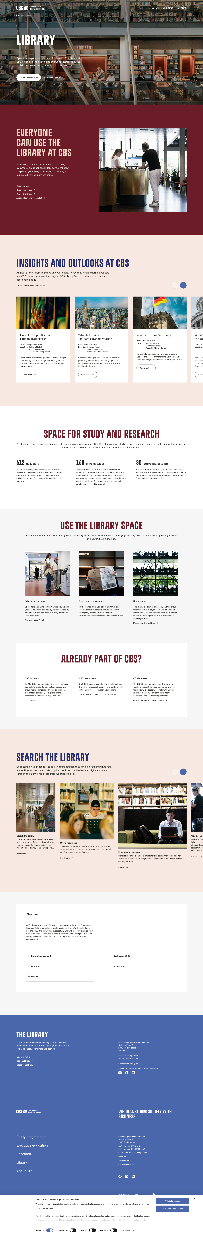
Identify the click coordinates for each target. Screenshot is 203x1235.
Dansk (155, 8)
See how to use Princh (34, 620)
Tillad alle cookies (172, 1201)
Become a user (22, 186)
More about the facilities (144, 623)
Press (120, 1156)
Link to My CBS (31, 700)
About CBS (24, 1171)
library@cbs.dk (131, 1055)
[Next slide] (183, 285)
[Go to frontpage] (30, 8)
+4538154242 (131, 1058)
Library (21, 1162)
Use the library (23, 1061)
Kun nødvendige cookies (173, 1209)
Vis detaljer (126, 1230)
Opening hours (23, 1057)
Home (20, 16)
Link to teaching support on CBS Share (150, 700)
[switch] (73, 1230)
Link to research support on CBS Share (96, 694)
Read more (21, 853)
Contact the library (126, 1063)
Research (23, 1154)
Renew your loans (24, 190)
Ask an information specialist (29, 198)
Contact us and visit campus (130, 1152)
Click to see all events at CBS (29, 285)
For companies (124, 1164)
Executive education (32, 1145)
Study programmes (31, 1136)
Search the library (24, 194)
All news (122, 1160)
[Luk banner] (194, 1198)
